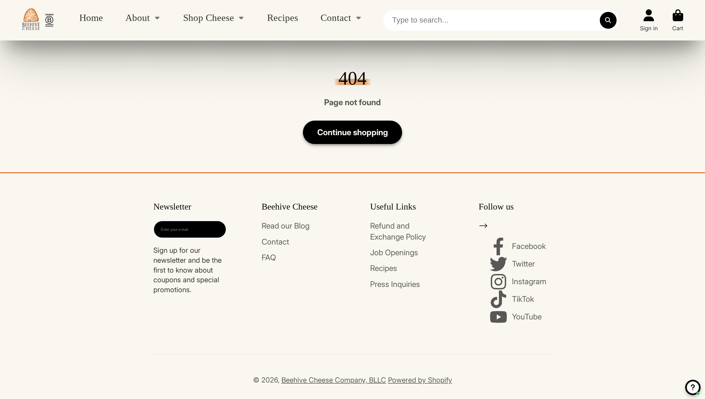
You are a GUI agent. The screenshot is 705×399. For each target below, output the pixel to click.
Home (91, 17)
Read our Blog (286, 225)
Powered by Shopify (420, 380)
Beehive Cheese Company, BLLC (333, 380)
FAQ (269, 257)
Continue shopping (352, 132)
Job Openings (394, 252)
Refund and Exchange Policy (398, 231)
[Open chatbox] (693, 387)
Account (649, 20)
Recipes (282, 17)
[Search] (608, 20)
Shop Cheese (208, 17)
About (137, 17)
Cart (678, 20)
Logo (37, 20)
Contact (336, 17)
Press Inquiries (395, 284)
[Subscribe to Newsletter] (217, 229)
